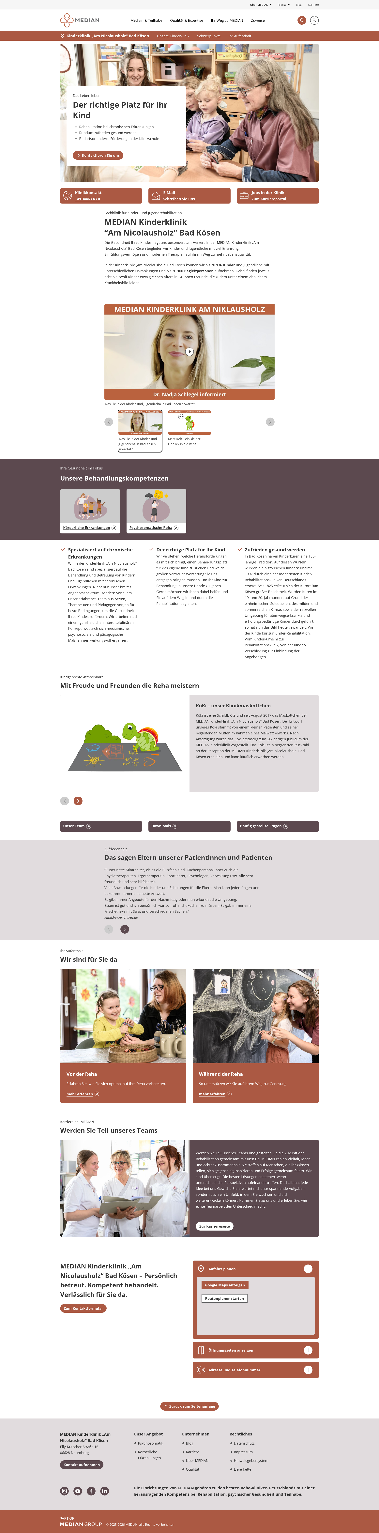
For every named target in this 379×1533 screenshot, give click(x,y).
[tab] (140, 431)
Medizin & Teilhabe (146, 20)
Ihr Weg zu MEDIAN (227, 20)
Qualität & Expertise (186, 20)
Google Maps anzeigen (225, 1285)
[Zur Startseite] (79, 20)
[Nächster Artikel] (78, 801)
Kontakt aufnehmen (82, 1464)
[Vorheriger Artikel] (64, 801)
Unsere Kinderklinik (173, 36)
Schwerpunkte (209, 36)
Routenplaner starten (224, 1298)
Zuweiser (258, 20)
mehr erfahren (80, 1094)
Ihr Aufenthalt (240, 36)
